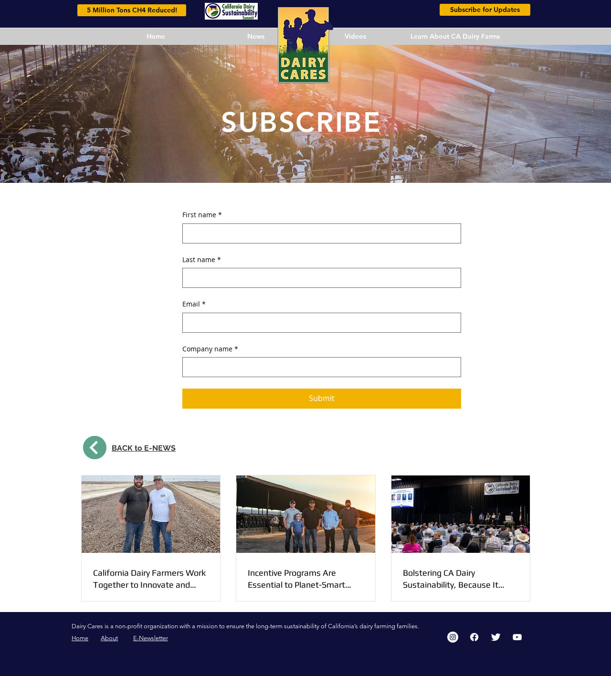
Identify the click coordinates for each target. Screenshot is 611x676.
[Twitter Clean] (495, 637)
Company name (210, 348)
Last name (201, 259)
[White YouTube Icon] (517, 637)
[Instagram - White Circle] (452, 637)
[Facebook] (474, 637)
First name (202, 214)
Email (194, 303)
